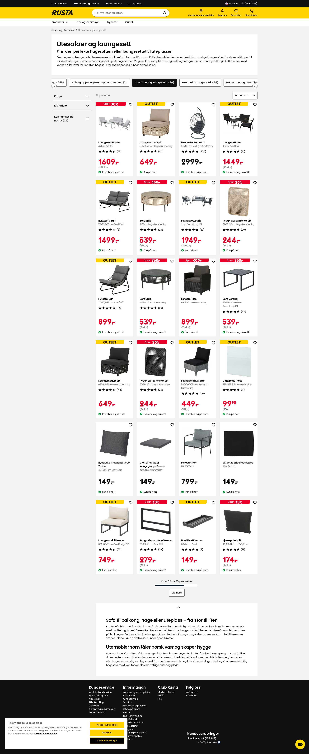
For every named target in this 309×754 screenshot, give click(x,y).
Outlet (129, 22)
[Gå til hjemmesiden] (62, 12)
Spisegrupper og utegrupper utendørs (99, 82)
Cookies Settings (107, 740)
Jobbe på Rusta (131, 709)
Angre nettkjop (97, 712)
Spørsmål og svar (98, 695)
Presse (126, 712)
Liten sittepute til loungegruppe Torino (152, 466)
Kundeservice (59, 3)
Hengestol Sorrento (197, 144)
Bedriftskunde (114, 3)
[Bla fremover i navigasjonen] (255, 85)
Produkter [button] (58, 22)
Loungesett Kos (232, 144)
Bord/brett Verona (192, 542)
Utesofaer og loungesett (154, 82)
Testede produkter (133, 722)
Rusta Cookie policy (45, 733)
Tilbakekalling (96, 702)
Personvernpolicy (132, 736)
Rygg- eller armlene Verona (156, 542)
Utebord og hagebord (200, 82)
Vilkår (161, 695)
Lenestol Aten (189, 464)
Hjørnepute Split (235, 542)
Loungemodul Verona (113, 542)
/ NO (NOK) (243, 3)
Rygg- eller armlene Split (238, 222)
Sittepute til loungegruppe (238, 464)
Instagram (191, 692)
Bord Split (153, 222)
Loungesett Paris (191, 222)
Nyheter (112, 22)
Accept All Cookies (107, 724)
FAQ (160, 698)
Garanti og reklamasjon (102, 709)
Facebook (191, 695)
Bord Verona (232, 302)
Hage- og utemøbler (63, 30)
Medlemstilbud (166, 692)
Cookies (127, 739)
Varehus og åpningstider (136, 692)
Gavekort (94, 705)
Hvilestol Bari (110, 300)
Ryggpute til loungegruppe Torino (114, 466)
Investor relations (132, 715)
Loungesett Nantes (109, 144)
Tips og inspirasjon (87, 22)
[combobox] (127, 13)
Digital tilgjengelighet (134, 732)
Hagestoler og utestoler (245, 82)
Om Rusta (128, 702)
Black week (129, 695)
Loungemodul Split (156, 144)
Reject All (107, 732)
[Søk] (165, 13)
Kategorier (134, 3)
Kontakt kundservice (100, 692)
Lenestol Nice (194, 300)
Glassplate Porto (237, 382)
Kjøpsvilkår (94, 698)
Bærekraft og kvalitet (86, 3)
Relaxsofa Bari (110, 222)
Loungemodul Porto (194, 384)
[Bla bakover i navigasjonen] (54, 85)
